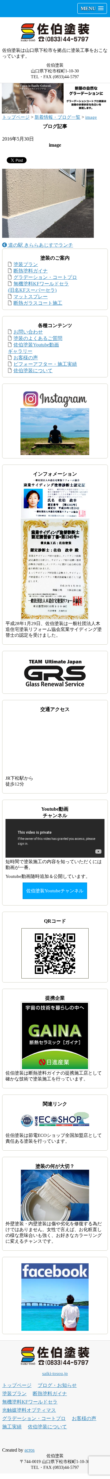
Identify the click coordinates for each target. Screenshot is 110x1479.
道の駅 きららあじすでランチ (40, 245)
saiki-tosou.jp (55, 1373)
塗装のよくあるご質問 (37, 338)
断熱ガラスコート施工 (37, 303)
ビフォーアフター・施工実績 (45, 364)
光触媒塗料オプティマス (29, 1410)
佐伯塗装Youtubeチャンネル (54, 890)
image (91, 117)
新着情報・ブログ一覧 (57, 117)
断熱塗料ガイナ (30, 270)
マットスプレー (30, 296)
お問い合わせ (28, 331)
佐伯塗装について (33, 370)
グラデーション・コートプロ (45, 277)
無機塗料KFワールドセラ (29, 1401)
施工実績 (12, 1426)
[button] (92, 8)
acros (29, 1450)
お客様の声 (25, 357)
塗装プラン (25, 264)
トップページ (16, 117)
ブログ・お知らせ (57, 1385)
